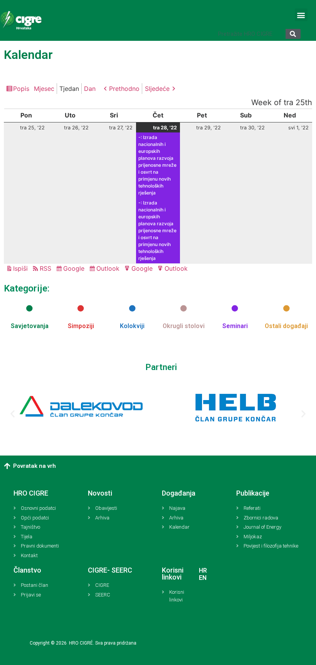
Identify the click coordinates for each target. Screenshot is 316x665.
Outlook (109, 269)
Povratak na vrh (34, 465)
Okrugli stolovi (184, 326)
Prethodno (124, 88)
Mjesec (44, 88)
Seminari (235, 326)
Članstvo (27, 570)
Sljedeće (157, 88)
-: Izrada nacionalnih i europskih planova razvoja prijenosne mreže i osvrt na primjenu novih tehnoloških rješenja (157, 165)
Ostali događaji (286, 326)
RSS (45, 268)
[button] (301, 14)
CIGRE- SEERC (110, 570)
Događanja (178, 493)
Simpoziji (81, 326)
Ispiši (21, 269)
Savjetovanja (30, 326)
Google (75, 269)
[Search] (293, 34)
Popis (22, 89)
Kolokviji (132, 326)
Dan (90, 88)
